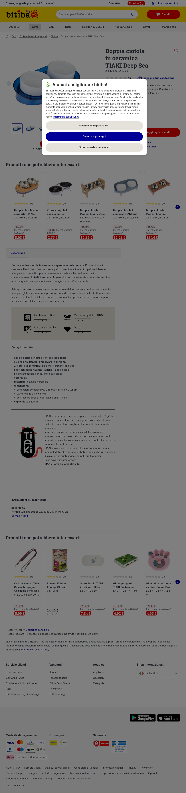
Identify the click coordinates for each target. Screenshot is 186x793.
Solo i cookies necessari (94, 147)
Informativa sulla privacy (66, 117)
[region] (94, 117)
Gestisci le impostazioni (94, 125)
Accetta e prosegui (94, 136)
